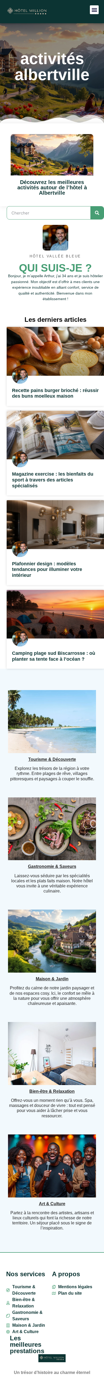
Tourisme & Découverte (52, 759)
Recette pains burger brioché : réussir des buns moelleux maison (55, 393)
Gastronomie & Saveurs (52, 866)
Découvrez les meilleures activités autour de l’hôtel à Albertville (52, 187)
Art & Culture (52, 1203)
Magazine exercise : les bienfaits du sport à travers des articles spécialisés (52, 479)
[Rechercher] (97, 212)
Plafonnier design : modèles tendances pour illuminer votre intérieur (47, 569)
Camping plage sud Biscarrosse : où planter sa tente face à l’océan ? (53, 656)
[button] (94, 9)
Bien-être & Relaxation (52, 1091)
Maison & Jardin (52, 979)
